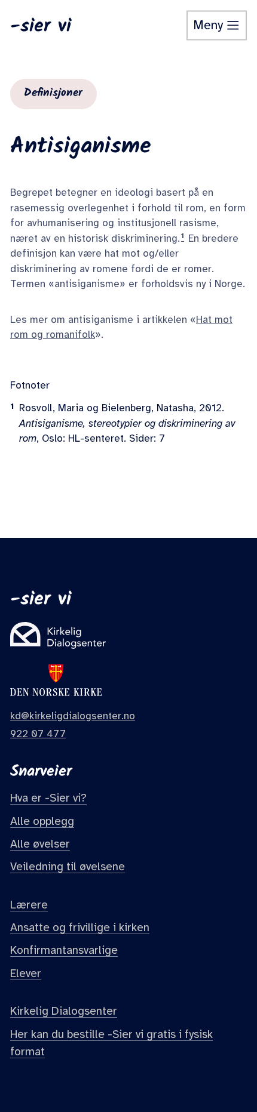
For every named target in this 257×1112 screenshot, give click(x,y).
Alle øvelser (40, 844)
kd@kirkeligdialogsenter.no (72, 716)
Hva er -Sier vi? (48, 798)
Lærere (29, 905)
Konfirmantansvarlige (64, 950)
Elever (25, 973)
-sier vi (40, 26)
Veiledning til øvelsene (67, 867)
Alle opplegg (42, 821)
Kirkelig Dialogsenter (63, 1011)
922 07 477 (38, 734)
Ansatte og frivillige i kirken (79, 927)
